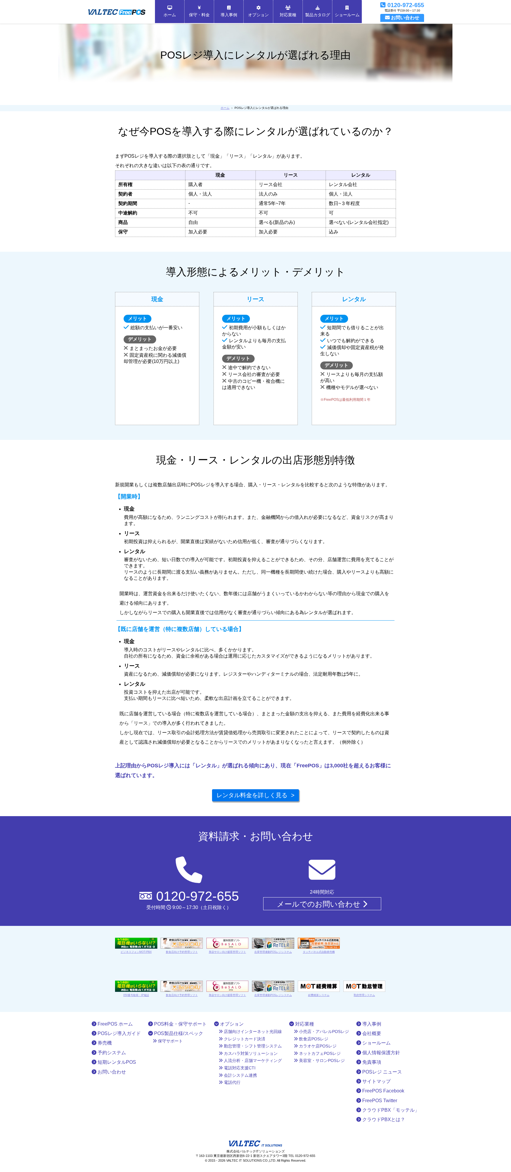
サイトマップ (376, 1081)
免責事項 (371, 1062)
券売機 (104, 1042)
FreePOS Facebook (382, 1090)
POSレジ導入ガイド (118, 1033)
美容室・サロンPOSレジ (321, 1060)
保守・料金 (199, 14)
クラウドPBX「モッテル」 (390, 1110)
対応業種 (288, 14)
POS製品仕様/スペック (178, 1033)
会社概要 (371, 1033)
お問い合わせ (111, 1071)
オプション (258, 14)
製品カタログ (317, 14)
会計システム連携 (240, 1075)
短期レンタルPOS (116, 1062)
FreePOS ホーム (114, 1023)
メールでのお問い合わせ (320, 904)
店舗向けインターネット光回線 (252, 1031)
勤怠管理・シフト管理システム (252, 1046)
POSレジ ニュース (381, 1071)
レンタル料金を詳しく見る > (255, 795)
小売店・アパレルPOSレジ (323, 1031)
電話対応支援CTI (239, 1068)
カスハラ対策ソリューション (250, 1053)
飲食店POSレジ (313, 1039)
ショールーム (347, 14)
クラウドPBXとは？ (383, 1119)
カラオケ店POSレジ (317, 1046)
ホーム (170, 14)
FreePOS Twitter (379, 1100)
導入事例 (229, 14)
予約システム (111, 1052)
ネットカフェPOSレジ (319, 1053)
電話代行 (231, 1082)
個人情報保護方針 (380, 1052)
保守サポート (170, 1041)
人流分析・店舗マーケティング (252, 1060)
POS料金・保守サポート (180, 1023)
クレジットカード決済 (244, 1039)
